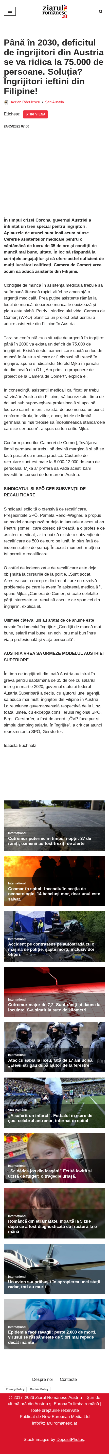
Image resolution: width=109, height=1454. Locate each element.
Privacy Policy (15, 1389)
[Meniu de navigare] (10, 11)
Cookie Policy (39, 1389)
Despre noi (42, 1379)
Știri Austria (54, 102)
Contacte (68, 1379)
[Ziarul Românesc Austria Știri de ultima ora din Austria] (54, 11)
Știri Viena (35, 114)
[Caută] (101, 11)
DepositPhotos (70, 1439)
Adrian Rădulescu (25, 102)
